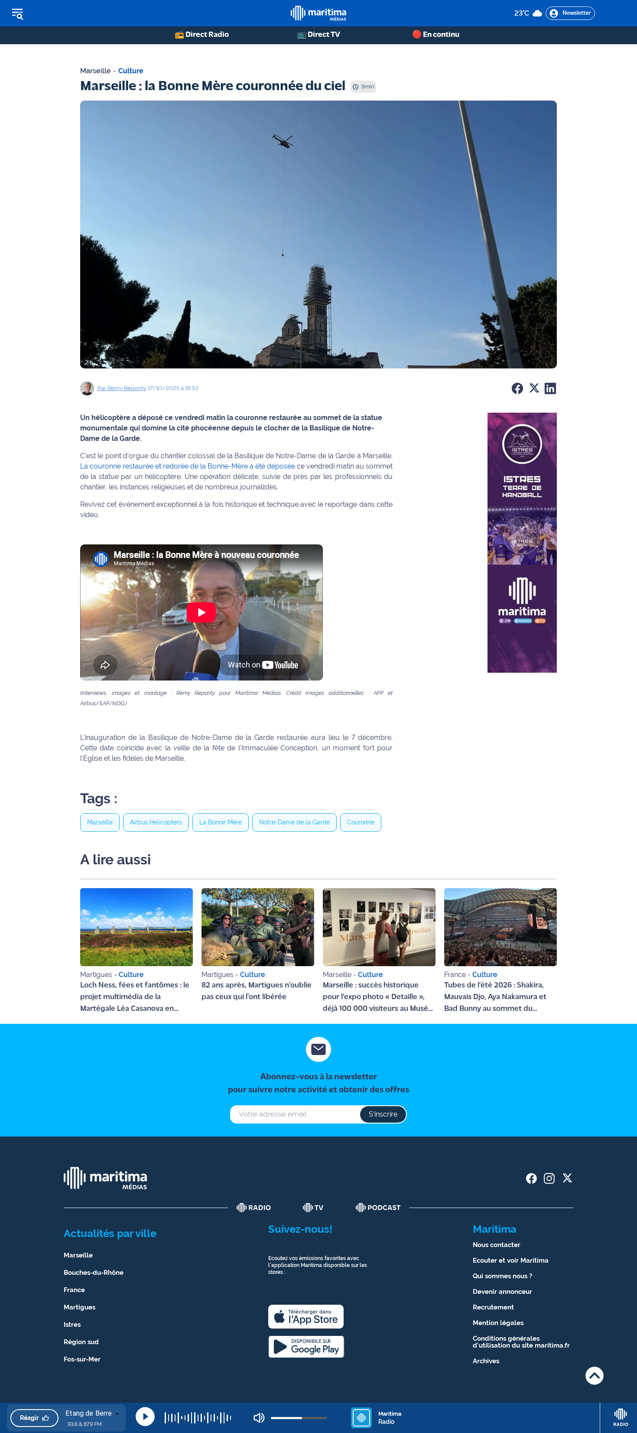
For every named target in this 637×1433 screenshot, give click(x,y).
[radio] (254, 1207)
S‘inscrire (383, 1114)
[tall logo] (318, 13)
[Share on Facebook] (517, 388)
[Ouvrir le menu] (61, 13)
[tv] (313, 1207)
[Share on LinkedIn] (550, 388)
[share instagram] (549, 1178)
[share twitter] (567, 1178)
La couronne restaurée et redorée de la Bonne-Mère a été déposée (187, 466)
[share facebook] (531, 1178)
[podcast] (378, 1207)
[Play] (145, 1416)
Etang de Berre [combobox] (88, 1413)
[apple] (306, 1317)
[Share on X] (533, 388)
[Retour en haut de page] (594, 1376)
